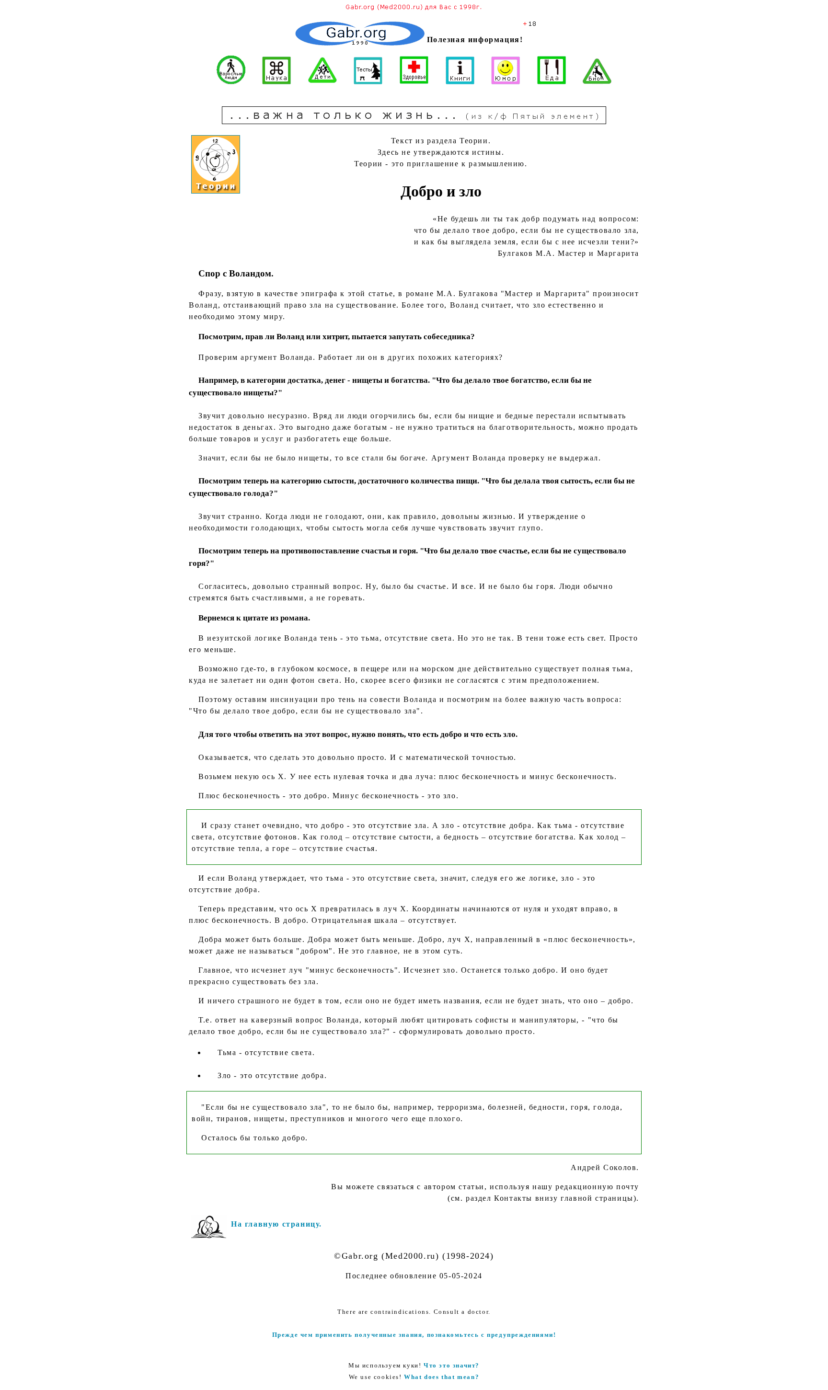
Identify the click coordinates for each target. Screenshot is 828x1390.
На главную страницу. (276, 1224)
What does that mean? (441, 1376)
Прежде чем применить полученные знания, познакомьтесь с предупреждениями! (414, 1334)
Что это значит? (452, 1365)
